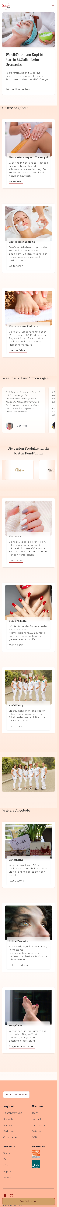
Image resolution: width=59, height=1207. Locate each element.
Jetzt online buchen (17, 89)
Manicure (8, 1125)
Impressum (38, 1125)
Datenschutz (39, 1131)
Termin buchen (28, 1201)
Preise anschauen (16, 1094)
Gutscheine (10, 1137)
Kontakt (36, 1119)
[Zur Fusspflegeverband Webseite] (43, 1154)
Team (35, 1113)
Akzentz (7, 1177)
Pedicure (8, 1131)
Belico (6, 1159)
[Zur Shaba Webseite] (43, 1164)
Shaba (7, 1153)
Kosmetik (8, 1119)
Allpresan (8, 1171)
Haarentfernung (12, 1113)
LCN (5, 1165)
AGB (34, 1137)
